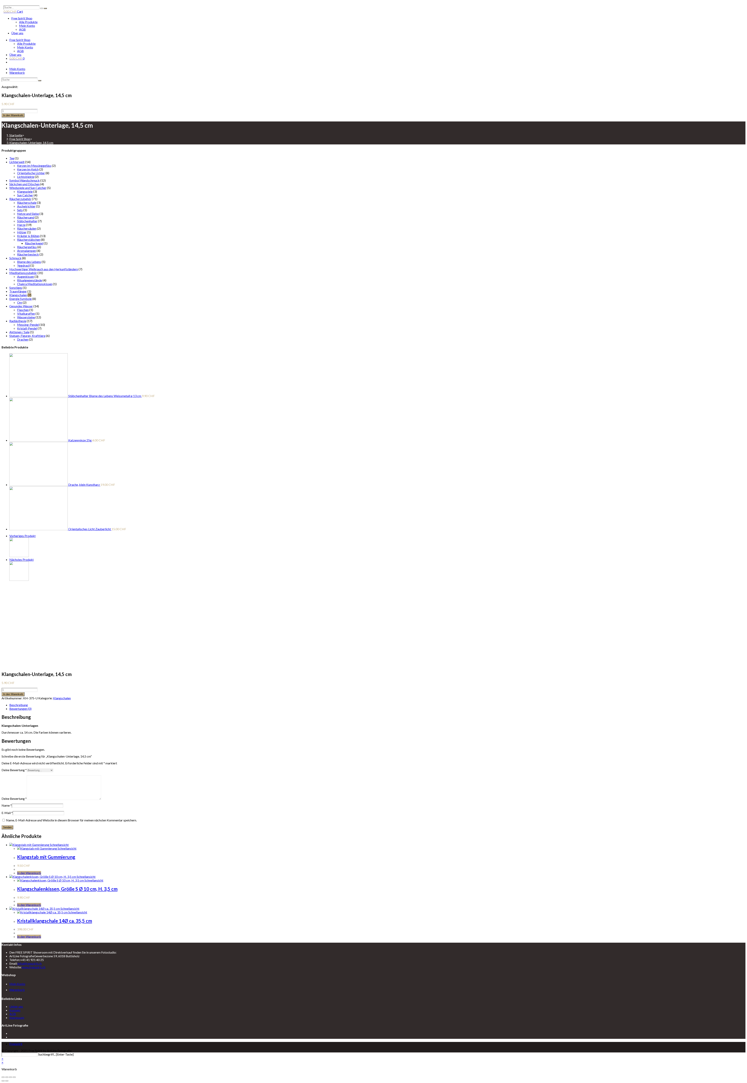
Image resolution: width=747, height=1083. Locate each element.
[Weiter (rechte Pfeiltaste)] (6, 1080)
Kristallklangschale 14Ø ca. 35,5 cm (54, 921)
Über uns (17, 33)
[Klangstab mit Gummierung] (19, 556)
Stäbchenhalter (27, 221)
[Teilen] (6, 1077)
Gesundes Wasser (21, 306)
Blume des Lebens (29, 262)
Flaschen (23, 310)
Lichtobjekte (25, 176)
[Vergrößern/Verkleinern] (14, 1077)
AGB (22, 29)
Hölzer (21, 232)
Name (7, 805)
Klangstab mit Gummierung (46, 857)
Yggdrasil (23, 265)
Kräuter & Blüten (28, 236)
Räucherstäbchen (28, 239)
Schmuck (15, 258)
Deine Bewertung (14, 770)
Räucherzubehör (20, 199)
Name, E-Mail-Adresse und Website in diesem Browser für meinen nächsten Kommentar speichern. (71, 820)
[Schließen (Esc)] (3, 1077)
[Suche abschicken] (39, 80)
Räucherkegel (34, 243)
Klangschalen (18, 295)
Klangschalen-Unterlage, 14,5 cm (31, 142)
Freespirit (15, 1044)
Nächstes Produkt (21, 559)
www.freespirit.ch (33, 967)
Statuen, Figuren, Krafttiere (27, 336)
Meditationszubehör (23, 273)
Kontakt (14, 1010)
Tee (11, 158)
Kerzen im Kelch (28, 169)
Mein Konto (27, 25)
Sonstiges (15, 287)
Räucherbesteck (28, 254)
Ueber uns (16, 1006)
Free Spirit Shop (21, 18)
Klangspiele (25, 191)
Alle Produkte (28, 22)
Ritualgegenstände (29, 280)
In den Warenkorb (13, 115)
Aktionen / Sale (19, 332)
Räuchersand (25, 217)
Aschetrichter (26, 206)
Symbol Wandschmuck (24, 180)
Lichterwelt (17, 162)
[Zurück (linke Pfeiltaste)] (3, 1080)
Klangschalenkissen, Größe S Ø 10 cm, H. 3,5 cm (67, 889)
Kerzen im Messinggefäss (34, 165)
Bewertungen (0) (20, 708)
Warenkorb (17, 72)
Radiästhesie (17, 321)
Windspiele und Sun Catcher (27, 188)
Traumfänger (18, 291)
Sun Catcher (25, 195)
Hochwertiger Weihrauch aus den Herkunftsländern (43, 269)
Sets (20, 210)
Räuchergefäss (27, 247)
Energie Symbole (20, 299)
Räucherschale (26, 202)
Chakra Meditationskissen (34, 284)
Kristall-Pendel (27, 328)
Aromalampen (26, 250)
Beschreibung (18, 705)
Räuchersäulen (26, 228)
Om (19, 302)
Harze (21, 225)
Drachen (22, 339)
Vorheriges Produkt (22, 536)
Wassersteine (26, 317)
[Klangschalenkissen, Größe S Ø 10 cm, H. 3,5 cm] (19, 579)
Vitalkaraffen (26, 313)
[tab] (159, 705)
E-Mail (7, 813)
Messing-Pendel (28, 324)
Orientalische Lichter (31, 173)
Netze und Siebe (28, 213)
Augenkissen (25, 276)
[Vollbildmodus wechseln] (10, 1077)
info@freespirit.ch (30, 963)
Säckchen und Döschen (24, 184)
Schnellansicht (59, 845)
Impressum (16, 1017)
